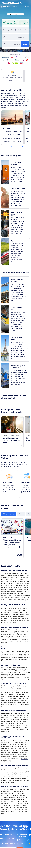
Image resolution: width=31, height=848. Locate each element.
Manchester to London (16, 822)
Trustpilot (4, 419)
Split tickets (7, 501)
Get (27, 844)
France (24, 393)
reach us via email (6, 799)
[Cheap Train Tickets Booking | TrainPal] (6, 2)
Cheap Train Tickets (19, 618)
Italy (22, 391)
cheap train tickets (21, 596)
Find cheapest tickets (15, 62)
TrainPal (3, 629)
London (21, 808)
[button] (25, 35)
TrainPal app (7, 641)
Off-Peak (15, 114)
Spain (12, 393)
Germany (17, 393)
